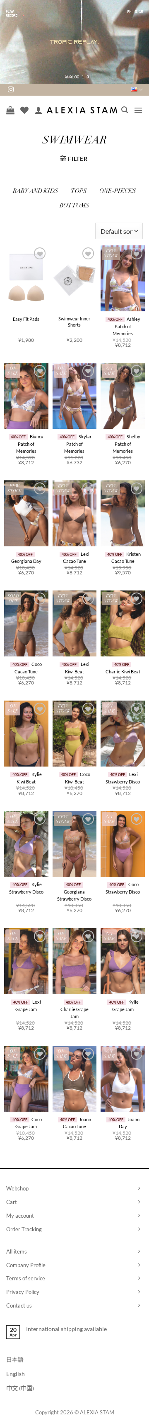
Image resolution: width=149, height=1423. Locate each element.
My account (20, 1215)
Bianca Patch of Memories (30, 444)
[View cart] (10, 110)
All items (16, 1251)
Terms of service (25, 1278)
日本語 (15, 1359)
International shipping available (66, 1328)
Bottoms (74, 206)
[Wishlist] (24, 110)
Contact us (19, 1305)
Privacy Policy (22, 1292)
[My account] (38, 110)
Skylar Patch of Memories (77, 444)
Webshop (17, 1188)
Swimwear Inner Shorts (74, 321)
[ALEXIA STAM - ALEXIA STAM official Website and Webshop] (82, 110)
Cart (11, 1202)
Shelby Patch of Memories (126, 444)
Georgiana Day (26, 561)
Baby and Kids (35, 192)
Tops (79, 192)
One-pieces (117, 192)
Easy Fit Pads (26, 319)
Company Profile (26, 1265)
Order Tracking (24, 1229)
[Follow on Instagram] (11, 90)
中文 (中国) (20, 1388)
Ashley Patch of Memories (126, 326)
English (15, 1373)
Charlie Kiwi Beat (123, 671)
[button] (124, 110)
